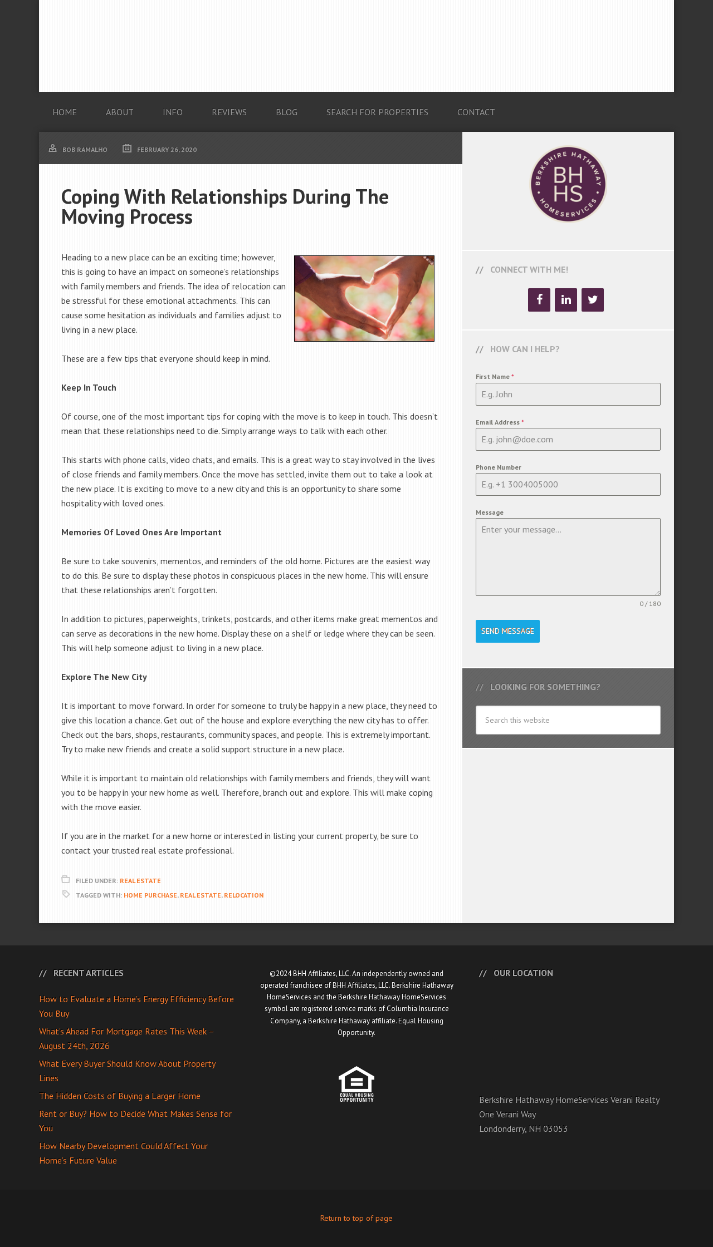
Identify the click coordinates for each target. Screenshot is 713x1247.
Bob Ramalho (356, 46)
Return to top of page (356, 1218)
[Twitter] (593, 300)
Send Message (507, 631)
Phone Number (498, 467)
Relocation (243, 895)
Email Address (500, 422)
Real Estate (140, 880)
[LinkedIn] (566, 300)
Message (490, 512)
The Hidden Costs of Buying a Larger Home (120, 1095)
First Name (495, 376)
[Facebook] (539, 300)
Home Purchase (150, 895)
